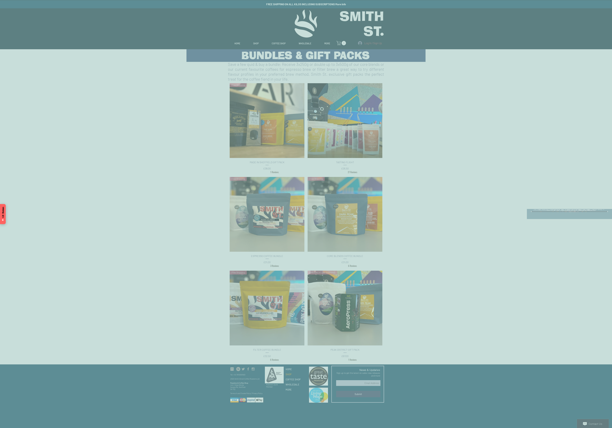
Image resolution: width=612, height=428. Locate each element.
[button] (606, 5)
